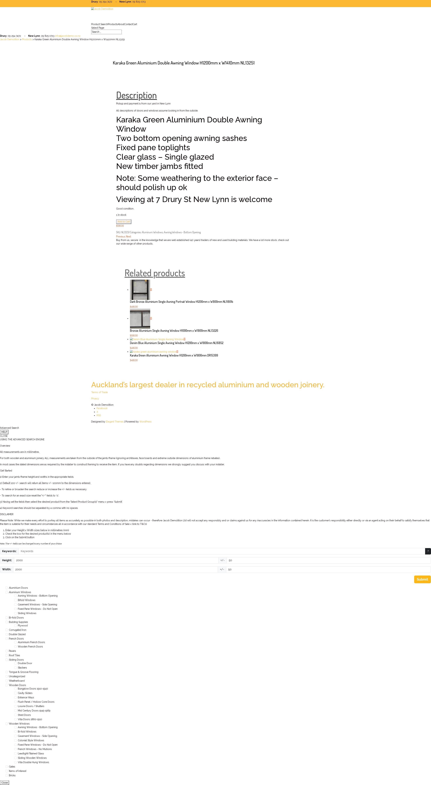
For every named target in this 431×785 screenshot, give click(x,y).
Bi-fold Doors (16, 617)
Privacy (95, 398)
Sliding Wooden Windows (32, 758)
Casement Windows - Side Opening (37, 604)
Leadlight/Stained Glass (31, 753)
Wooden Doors (17, 685)
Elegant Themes (115, 421)
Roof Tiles (14, 655)
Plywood (23, 625)
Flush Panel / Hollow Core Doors (36, 701)
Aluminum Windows (152, 232)
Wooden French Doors (30, 646)
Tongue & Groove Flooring (23, 672)
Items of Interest (17, 771)
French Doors (16, 638)
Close (4, 782)
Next (128, 236)
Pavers (12, 651)
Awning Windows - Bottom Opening (182, 232)
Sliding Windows (27, 613)
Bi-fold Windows (27, 731)
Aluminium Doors (18, 587)
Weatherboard (17, 680)
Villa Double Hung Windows (33, 762)
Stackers (22, 667)
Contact (128, 24)
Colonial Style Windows (31, 740)
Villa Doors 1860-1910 (30, 719)
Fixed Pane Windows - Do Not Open (38, 609)
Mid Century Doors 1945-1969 (34, 710)
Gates (12, 766)
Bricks (12, 775)
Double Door (25, 663)
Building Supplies (18, 622)
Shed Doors (24, 715)
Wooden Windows (19, 723)
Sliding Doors (16, 659)
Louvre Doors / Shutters (31, 706)
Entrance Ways (26, 697)
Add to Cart (124, 221)
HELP (4, 432)
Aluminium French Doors (31, 642)
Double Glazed (17, 634)
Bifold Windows (26, 600)
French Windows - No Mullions (35, 749)
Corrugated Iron (17, 630)
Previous (120, 236)
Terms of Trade (99, 392)
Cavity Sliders (25, 693)
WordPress (145, 421)
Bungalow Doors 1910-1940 (33, 688)
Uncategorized (17, 676)
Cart (135, 24)
